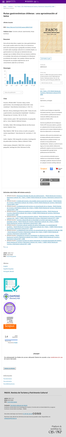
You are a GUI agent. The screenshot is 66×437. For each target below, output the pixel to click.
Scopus (16, 342)
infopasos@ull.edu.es (10, 418)
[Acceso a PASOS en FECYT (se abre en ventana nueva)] (11, 291)
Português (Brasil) (8, 271)
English (5, 266)
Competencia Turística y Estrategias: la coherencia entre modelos (36, 235)
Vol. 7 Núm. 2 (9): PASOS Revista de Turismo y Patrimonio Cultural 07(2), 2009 (34, 6)
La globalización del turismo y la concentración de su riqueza (34, 206)
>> (7, 247)
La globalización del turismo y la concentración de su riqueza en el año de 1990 (39, 230)
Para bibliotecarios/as (9, 384)
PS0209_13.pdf (46, 58)
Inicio (4, 6)
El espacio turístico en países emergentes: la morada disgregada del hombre (39, 240)
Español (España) (8, 269)
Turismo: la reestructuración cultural (27, 216)
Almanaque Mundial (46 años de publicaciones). (31, 196)
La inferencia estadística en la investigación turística (32, 211)
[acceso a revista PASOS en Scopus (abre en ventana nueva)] (9, 328)
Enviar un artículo (10, 368)
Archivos (10, 6)
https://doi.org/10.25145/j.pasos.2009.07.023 (19, 27)
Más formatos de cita (46, 83)
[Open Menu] (3, 1)
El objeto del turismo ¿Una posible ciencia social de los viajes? (35, 201)
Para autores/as (7, 381)
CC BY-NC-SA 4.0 (27, 414)
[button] (45, 180)
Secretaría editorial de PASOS (18, 405)
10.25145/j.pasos (11, 256)
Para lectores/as (7, 378)
